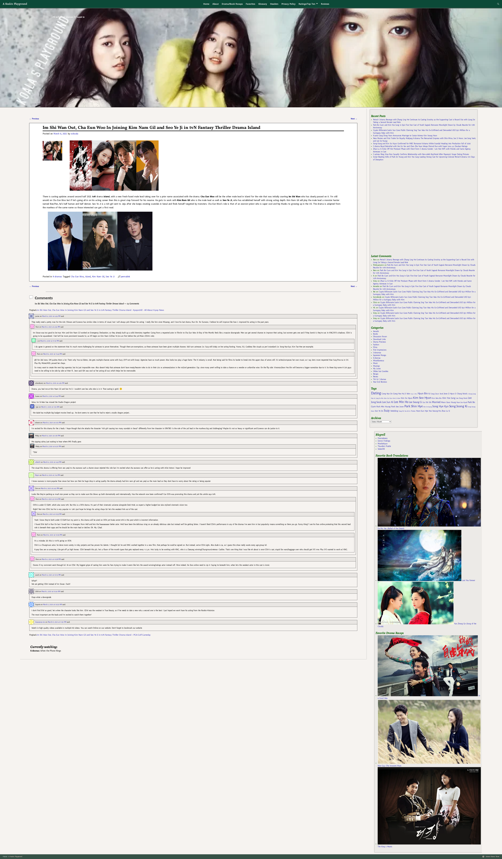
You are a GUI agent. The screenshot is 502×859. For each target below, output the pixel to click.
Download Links (379, 339)
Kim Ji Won (396, 398)
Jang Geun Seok (437, 394)
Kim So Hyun (406, 398)
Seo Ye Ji (110, 276)
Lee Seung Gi (415, 402)
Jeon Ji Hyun (449, 394)
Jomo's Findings (384, 441)
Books (375, 334)
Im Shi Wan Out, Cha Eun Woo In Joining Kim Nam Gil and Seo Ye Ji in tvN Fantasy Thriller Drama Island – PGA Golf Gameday (94, 635)
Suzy (387, 410)
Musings (376, 366)
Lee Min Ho (401, 402)
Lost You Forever (468, 580)
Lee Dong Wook (461, 398)
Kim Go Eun (388, 398)
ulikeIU (37, 462)
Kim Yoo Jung (448, 398)
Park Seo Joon (397, 406)
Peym (37, 475)
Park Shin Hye (413, 406)
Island (88, 276)
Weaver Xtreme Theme (492, 856)
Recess (375, 377)
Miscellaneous (378, 361)
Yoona (413, 411)
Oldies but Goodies (380, 371)
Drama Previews (379, 342)
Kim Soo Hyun (422, 397)
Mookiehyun (382, 444)
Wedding (394, 411)
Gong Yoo (397, 393)
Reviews (325, 3)
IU (429, 393)
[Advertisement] (390, 209)
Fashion (376, 345)
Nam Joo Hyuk (462, 402)
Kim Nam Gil (98, 276)
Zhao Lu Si (446, 411)
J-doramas (377, 353)
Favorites (250, 3)
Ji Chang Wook (461, 394)
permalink (125, 276)
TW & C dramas (379, 379)
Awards (376, 331)
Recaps (375, 374)
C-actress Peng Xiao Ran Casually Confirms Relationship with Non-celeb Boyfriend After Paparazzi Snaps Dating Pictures (421, 154)
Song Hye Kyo (440, 406)
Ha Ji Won (406, 394)
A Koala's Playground (15, 4)
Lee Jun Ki (387, 402)
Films (375, 347)
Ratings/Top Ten (307, 3)
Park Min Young (383, 406)
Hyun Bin (423, 393)
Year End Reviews (380, 382)
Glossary (262, 3)
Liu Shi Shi (427, 402)
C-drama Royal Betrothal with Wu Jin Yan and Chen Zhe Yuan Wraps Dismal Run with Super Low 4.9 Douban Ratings (420, 146)
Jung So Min (379, 398)
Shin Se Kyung (427, 407)
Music (375, 363)
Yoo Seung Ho (435, 411)
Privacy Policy (288, 3)
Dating (376, 393)
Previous (34, 119)
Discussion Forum (380, 336)
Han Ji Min (414, 394)
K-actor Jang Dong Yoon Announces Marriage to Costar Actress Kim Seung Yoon (405, 136)
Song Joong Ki (458, 406)
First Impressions (379, 350)
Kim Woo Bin (437, 398)
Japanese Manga (379, 355)
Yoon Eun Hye (422, 411)
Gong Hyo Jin (387, 394)
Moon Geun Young (448, 402)
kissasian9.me (40, 622)
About (215, 3)
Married (436, 402)
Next (354, 119)
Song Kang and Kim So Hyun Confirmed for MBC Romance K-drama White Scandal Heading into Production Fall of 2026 (422, 144)
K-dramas (57, 276)
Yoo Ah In (407, 411)
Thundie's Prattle (384, 446)
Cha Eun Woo (77, 276)
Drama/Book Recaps (232, 3)
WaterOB (381, 449)
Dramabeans (382, 438)
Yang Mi (401, 411)
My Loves (377, 369)
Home (206, 3)
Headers (274, 3)
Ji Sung (470, 394)
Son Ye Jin (379, 411)
